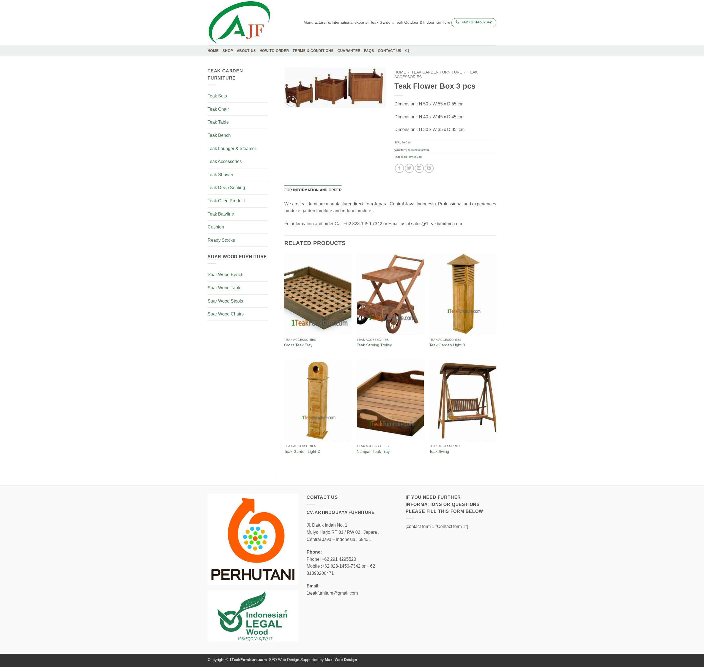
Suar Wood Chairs (226, 314)
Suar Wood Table (224, 287)
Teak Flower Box (411, 156)
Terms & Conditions (313, 51)
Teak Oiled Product (226, 200)
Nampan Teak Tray (373, 451)
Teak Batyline (221, 214)
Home (213, 51)
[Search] (407, 51)
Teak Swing (439, 451)
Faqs (369, 51)
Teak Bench (219, 135)
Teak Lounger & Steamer (232, 148)
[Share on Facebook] (399, 168)
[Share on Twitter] (409, 168)
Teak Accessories (225, 161)
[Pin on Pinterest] (429, 168)
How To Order (274, 51)
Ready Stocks (221, 240)
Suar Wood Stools (225, 301)
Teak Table (218, 122)
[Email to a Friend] (419, 168)
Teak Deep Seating (226, 187)
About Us (246, 51)
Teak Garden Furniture (436, 72)
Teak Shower (220, 174)
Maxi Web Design (341, 659)
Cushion (216, 227)
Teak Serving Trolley (374, 345)
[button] (291, 101)
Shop (227, 51)
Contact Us (390, 51)
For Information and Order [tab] (313, 190)
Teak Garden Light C (302, 451)
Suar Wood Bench (225, 274)
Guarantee (348, 51)
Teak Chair (218, 109)
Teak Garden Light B (447, 345)
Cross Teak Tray (298, 345)
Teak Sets (217, 96)
